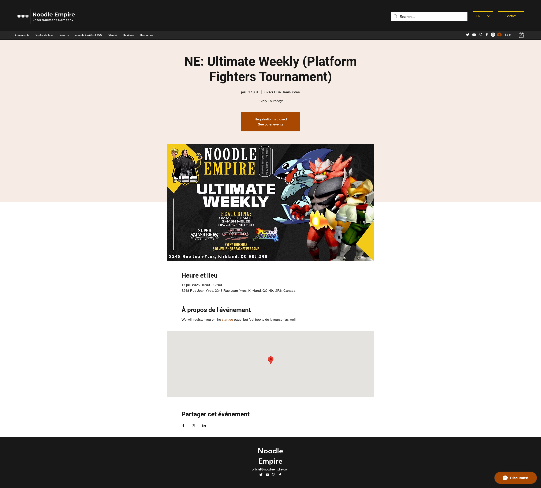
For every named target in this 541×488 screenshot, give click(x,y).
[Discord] (493, 35)
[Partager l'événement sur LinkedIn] (204, 425)
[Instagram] (480, 35)
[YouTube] (474, 35)
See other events (270, 124)
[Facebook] (487, 35)
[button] (128, 34)
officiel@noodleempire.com (271, 469)
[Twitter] (468, 35)
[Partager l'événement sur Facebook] (184, 425)
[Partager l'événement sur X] (194, 425)
